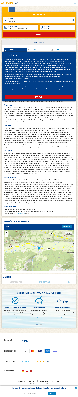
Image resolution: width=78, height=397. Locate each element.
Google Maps (20, 213)
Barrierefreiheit (44, 381)
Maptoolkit (67, 269)
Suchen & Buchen (39, 14)
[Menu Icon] (75, 2)
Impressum (46, 87)
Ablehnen (30, 76)
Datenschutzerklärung (53, 89)
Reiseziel (10, 19)
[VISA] (40, 351)
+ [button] (6, 232)
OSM (72, 269)
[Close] (76, 388)
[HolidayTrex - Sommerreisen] (44, 361)
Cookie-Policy (15, 83)
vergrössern (67, 227)
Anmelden (52, 393)
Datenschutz (32, 381)
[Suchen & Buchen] (5, 9)
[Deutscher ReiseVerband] (25, 340)
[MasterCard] (32, 351)
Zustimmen (20, 74)
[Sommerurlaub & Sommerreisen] (10, 3)
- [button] (6, 235)
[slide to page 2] (41, 325)
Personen (47, 26)
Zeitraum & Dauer (13, 26)
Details (15, 318)
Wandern (34, 50)
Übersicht (11, 50)
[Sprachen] (23, 371)
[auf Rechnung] (25, 351)
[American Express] (47, 351)
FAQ (58, 381)
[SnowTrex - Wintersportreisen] (28, 361)
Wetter (58, 50)
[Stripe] (55, 351)
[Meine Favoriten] (12, 9)
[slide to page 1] (37, 325)
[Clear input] (73, 20)
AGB (52, 381)
